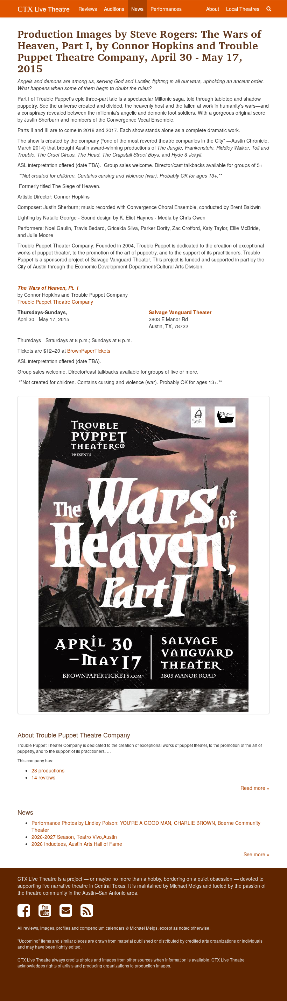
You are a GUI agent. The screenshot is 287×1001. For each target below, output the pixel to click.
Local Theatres (242, 8)
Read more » (255, 787)
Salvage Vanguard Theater (180, 312)
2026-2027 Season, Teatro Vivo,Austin (74, 836)
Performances (166, 8)
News (137, 8)
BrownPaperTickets (88, 350)
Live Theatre (44, 8)
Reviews (87, 8)
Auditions (114, 8)
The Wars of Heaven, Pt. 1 (48, 287)
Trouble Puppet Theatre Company (55, 301)
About (212, 8)
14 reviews (43, 777)
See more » (257, 854)
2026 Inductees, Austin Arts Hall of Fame (76, 843)
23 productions (47, 770)
